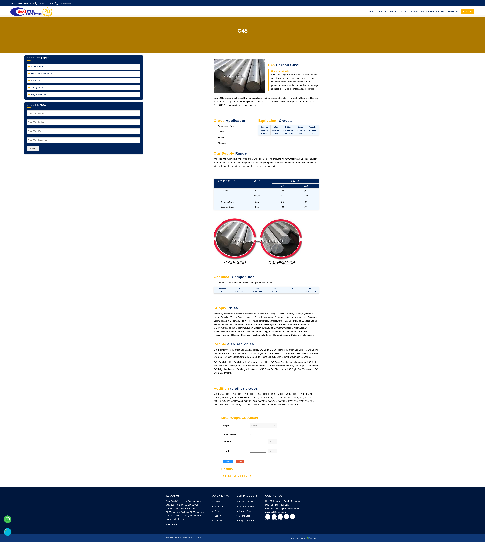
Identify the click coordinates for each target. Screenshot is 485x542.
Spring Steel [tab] (37, 87)
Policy (217, 511)
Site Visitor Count (273, 520)
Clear (240, 462)
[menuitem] (22, 3)
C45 (242, 31)
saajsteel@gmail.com (23, 3)
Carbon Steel (245, 511)
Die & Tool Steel (246, 506)
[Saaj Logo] (31, 11)
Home (217, 502)
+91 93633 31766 (66, 3)
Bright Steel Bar (246, 520)
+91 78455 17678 (45, 3)
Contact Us (220, 520)
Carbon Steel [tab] (37, 80)
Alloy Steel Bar (246, 502)
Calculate (228, 462)
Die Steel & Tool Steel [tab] (41, 73)
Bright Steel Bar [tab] (38, 94)
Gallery (218, 516)
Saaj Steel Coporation (181, 537)
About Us (219, 506)
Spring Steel (245, 516)
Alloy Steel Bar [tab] (38, 66)
